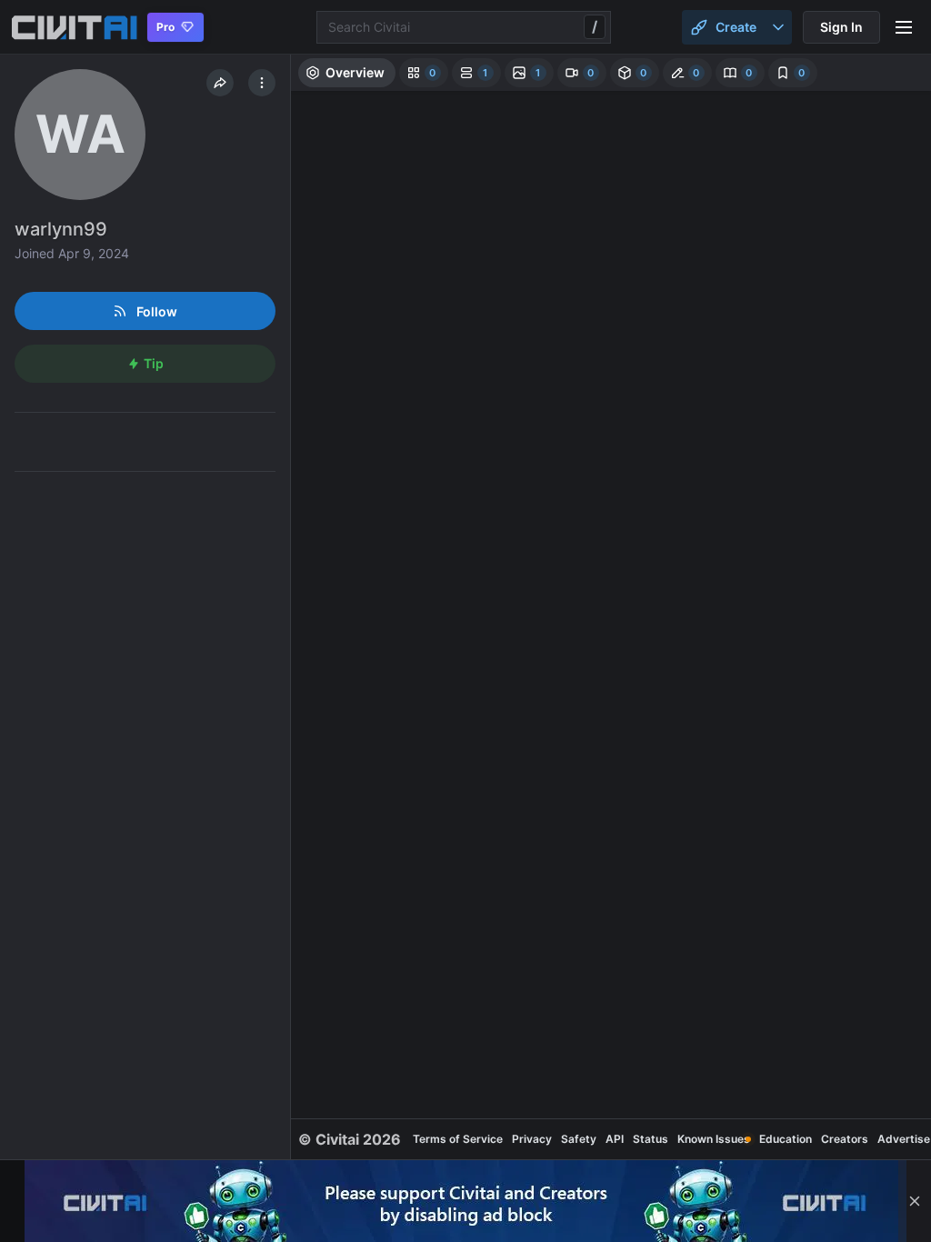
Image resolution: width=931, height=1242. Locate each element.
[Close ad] (914, 1201)
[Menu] (903, 27)
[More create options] (778, 27)
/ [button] (594, 26)
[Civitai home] (74, 27)
